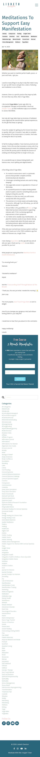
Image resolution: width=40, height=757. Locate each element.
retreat (33, 39)
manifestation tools (8, 585)
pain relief (5, 635)
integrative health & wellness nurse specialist (16, 557)
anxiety (5, 33)
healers (4, 524)
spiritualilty (5, 679)
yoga (3, 709)
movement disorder (8, 607)
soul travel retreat (8, 672)
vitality (4, 698)
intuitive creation (7, 565)
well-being (5, 703)
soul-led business (7, 674)
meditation (34, 36)
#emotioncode (6, 422)
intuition (4, 563)
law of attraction (7, 581)
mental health (16, 39)
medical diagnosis (7, 592)
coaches (4, 481)
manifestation (25, 36)
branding (5, 463)
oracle (4, 624)
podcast (4, 642)
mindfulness (6, 600)
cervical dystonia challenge (10, 476)
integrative (5, 552)
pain (3, 633)
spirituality (5, 681)
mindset (4, 602)
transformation (7, 690)
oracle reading (6, 629)
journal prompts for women (11, 574)
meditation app (7, 39)
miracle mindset (7, 605)
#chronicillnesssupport (9, 415)
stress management (8, 42)
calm (3, 465)
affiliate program (7, 437)
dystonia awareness (8, 498)
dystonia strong (7, 505)
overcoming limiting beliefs (11, 631)
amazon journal (7, 448)
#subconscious (6, 431)
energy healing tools (8, 518)
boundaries (5, 461)
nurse (4, 615)
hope (3, 546)
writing (4, 707)
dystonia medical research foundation (14, 502)
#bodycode (5, 411)
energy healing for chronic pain (12, 515)
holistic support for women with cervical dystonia (18, 544)
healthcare (5, 529)
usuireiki (4, 694)
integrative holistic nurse (10, 559)
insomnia (5, 36)
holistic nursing (7, 539)
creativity (5, 487)
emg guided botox (8, 507)
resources (5, 657)
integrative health (7, 555)
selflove (4, 668)
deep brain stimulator (9, 491)
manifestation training (9, 587)
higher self (5, 531)
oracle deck (26, 39)
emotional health (7, 511)
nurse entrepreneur (8, 618)
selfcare (4, 666)
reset (4, 655)
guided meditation (7, 522)
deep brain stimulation (9, 489)
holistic (4, 533)
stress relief (6, 685)
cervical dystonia (7, 472)
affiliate (4, 435)
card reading (6, 470)
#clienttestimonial (7, 418)
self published (6, 663)
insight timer (27, 33)
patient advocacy (7, 637)
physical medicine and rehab (11, 639)
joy (3, 579)
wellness (17, 42)
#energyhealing (7, 426)
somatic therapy (7, 670)
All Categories (6, 407)
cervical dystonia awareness (11, 474)
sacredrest (5, 661)
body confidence (7, 459)
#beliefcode (6, 409)
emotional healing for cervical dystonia (14, 509)
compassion (12, 33)
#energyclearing (7, 424)
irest (18, 36)
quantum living (7, 646)
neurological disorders (9, 611)
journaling (5, 576)
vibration (4, 696)
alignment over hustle (9, 446)
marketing (5, 589)
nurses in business (8, 622)
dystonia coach (7, 500)
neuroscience (6, 613)
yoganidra (5, 713)
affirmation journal (8, 439)
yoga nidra (25, 42)
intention (12, 36)
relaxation (5, 653)
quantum (5, 644)
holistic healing (7, 535)
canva (4, 468)
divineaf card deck (8, 496)
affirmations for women (10, 444)
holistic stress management (11, 542)
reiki (3, 648)
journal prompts (7, 572)
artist (3, 452)
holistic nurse (6, 537)
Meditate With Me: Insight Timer (20, 753)
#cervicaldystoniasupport (10, 413)
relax (3, 650)
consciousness (6, 485)
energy (4, 513)
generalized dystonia (8, 520)
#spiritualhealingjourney (9, 428)
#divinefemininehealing (9, 420)
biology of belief (7, 454)
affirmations (6, 441)
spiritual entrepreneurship (10, 676)
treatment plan (7, 692)
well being (5, 700)
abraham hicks (6, 433)
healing (19, 33)
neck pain (5, 609)
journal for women (8, 570)
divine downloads (7, 494)
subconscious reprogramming (11, 687)
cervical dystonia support (10, 478)
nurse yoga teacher (8, 620)
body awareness (7, 457)
